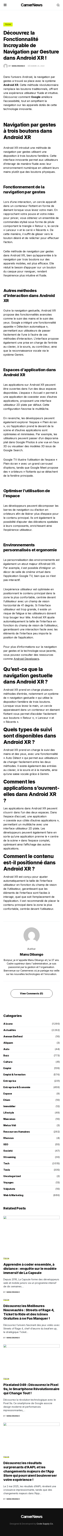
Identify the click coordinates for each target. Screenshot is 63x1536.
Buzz (6, 1055)
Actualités (9, 1030)
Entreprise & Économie (16, 1087)
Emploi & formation (14, 1074)
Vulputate (9, 1188)
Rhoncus (8, 1138)
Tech (8, 24)
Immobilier (9, 1106)
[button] (5, 5)
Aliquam (8, 1042)
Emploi (7, 1068)
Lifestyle (8, 1112)
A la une (7, 1023)
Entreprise (9, 1080)
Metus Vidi (9, 1125)
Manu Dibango (31, 954)
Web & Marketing (13, 1195)
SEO (5, 1144)
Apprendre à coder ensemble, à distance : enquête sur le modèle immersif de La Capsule (29, 1268)
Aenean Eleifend (13, 1036)
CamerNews (31, 5)
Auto (6, 1049)
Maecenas (9, 1119)
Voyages (8, 1182)
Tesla (6, 1169)
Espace (7, 1093)
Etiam (6, 1099)
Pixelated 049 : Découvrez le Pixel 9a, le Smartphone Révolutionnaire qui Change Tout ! (31, 1389)
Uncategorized (11, 1176)
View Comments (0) (31, 993)
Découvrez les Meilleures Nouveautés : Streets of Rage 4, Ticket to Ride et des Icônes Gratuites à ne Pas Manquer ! (28, 1312)
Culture (7, 1061)
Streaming (9, 1157)
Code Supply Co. (45, 1523)
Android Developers (26, 658)
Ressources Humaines (16, 1131)
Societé (8, 1150)
